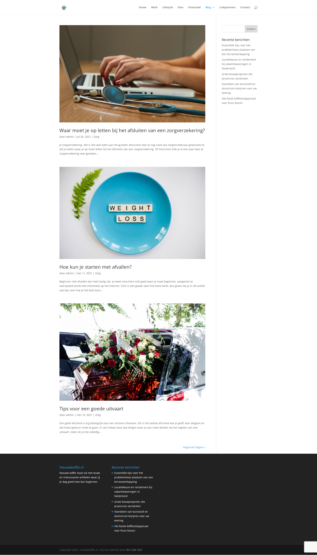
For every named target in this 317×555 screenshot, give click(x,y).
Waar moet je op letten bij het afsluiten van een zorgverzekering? (132, 130)
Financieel (194, 7)
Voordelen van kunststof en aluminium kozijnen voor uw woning (239, 88)
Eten (180, 7)
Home (142, 7)
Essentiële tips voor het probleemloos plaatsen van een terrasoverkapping (238, 49)
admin (70, 136)
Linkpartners (227, 7)
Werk (154, 7)
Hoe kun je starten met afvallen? (95, 267)
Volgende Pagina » (194, 447)
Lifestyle (167, 7)
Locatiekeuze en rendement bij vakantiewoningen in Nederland (239, 64)
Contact (245, 7)
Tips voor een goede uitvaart (91, 408)
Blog (208, 7)
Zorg (96, 136)
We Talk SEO (134, 550)
